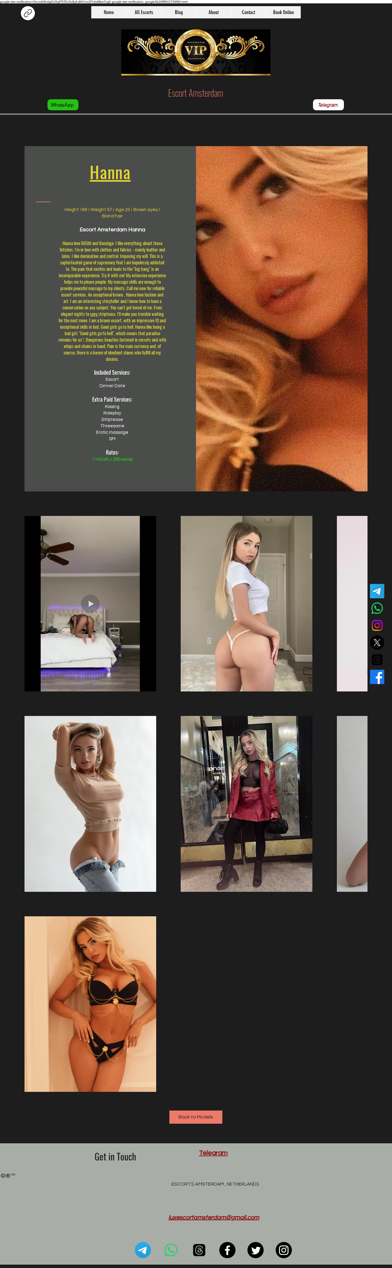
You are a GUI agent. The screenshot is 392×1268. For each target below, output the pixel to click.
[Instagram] (377, 625)
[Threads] (377, 660)
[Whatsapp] (377, 608)
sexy (94, 313)
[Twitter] (255, 1250)
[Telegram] (377, 591)
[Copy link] (28, 13)
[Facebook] (377, 677)
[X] (377, 642)
